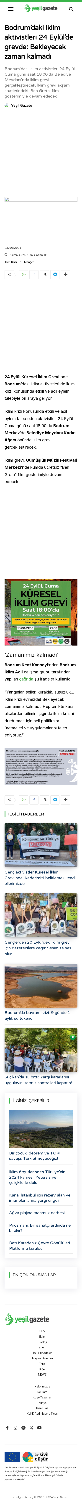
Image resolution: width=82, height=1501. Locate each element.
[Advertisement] (41, 154)
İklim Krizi (11, 262)
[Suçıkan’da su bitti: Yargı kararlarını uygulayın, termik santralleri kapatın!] (41, 1050)
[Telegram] (54, 274)
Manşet (29, 262)
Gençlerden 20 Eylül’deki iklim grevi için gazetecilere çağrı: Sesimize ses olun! (38, 948)
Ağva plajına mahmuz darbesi (37, 1212)
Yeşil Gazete (21, 105)
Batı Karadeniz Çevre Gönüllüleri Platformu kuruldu (39, 1245)
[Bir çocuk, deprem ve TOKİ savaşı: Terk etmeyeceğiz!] (41, 1129)
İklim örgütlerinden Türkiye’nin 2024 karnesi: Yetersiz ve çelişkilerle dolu (37, 1177)
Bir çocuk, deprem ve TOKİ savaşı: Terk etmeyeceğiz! (34, 1156)
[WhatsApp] (23, 274)
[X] (44, 274)
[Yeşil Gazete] (7, 105)
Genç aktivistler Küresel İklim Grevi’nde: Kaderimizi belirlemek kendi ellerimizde (40, 878)
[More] (65, 274)
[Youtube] (39, 1428)
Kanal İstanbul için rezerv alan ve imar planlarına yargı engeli (39, 1198)
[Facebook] (33, 274)
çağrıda (26, 679)
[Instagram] (15, 1428)
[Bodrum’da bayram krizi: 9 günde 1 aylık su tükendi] (41, 986)
